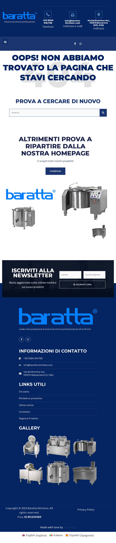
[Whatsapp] (80, 43)
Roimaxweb (70, 527)
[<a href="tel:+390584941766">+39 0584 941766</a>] (47, 14)
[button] (5, 41)
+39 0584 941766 (48, 21)
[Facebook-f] (75, 43)
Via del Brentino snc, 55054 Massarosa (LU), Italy (99, 22)
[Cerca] (103, 112)
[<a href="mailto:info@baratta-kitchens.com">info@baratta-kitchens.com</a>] (72, 14)
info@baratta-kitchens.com (73, 21)
